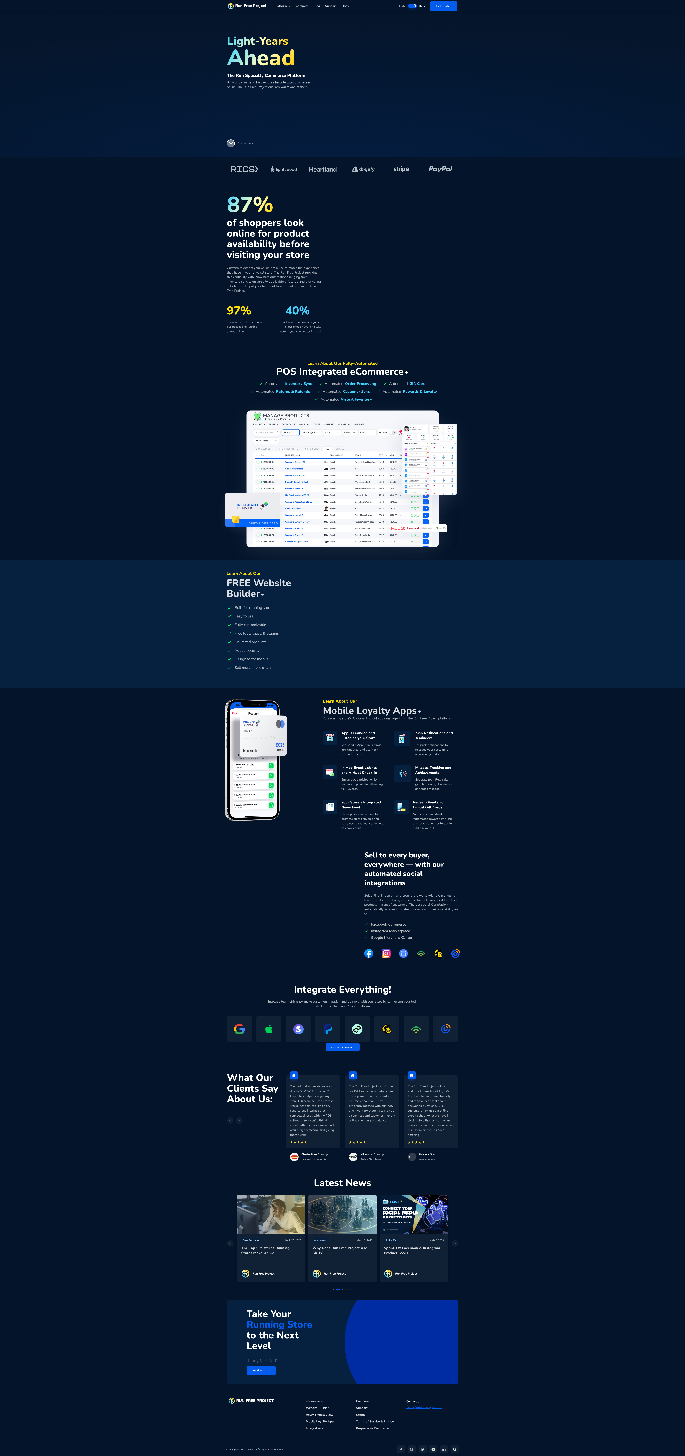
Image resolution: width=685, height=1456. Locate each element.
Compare (302, 6)
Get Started (443, 6)
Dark (422, 6)
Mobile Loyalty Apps (320, 1421)
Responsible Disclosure (372, 1428)
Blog (316, 6)
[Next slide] (455, 1243)
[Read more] (271, 1214)
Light (402, 6)
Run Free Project (250, 6)
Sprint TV (319, 1240)
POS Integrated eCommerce (340, 371)
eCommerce (314, 1401)
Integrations (314, 1428)
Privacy (389, 1421)
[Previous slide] (230, 1243)
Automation (249, 1240)
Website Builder (317, 1408)
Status (360, 1415)
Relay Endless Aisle (319, 1415)
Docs (345, 6)
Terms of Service (368, 1421)
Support (331, 6)
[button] (231, 143)
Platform (281, 6)
